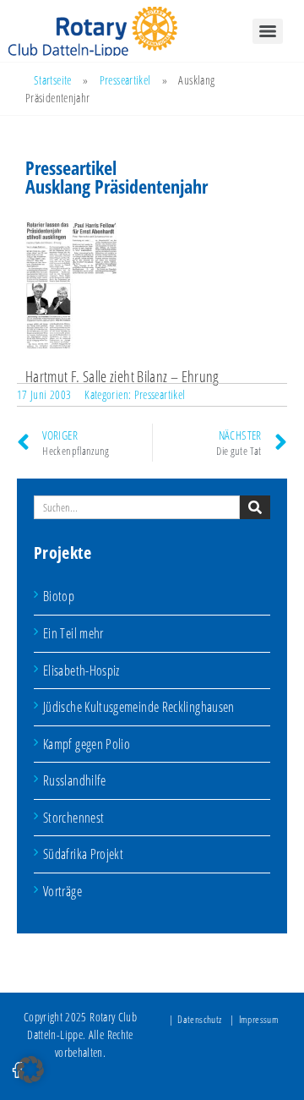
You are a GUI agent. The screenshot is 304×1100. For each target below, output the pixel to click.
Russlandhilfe (74, 780)
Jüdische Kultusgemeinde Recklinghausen (139, 707)
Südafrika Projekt (83, 854)
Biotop (58, 596)
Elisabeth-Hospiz (81, 670)
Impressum (259, 1019)
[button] (30, 1069)
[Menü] (267, 31)
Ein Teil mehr (73, 633)
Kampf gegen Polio (86, 744)
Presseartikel (125, 80)
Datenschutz (199, 1019)
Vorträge (62, 891)
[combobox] (137, 507)
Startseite (53, 80)
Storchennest (73, 817)
